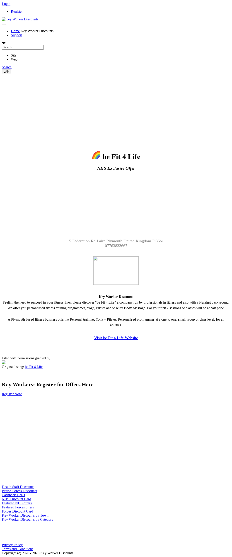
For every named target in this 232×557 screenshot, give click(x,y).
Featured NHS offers (17, 503)
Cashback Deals (13, 495)
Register (17, 11)
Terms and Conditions (17, 549)
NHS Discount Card (16, 499)
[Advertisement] (116, 105)
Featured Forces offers (18, 507)
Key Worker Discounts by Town (25, 515)
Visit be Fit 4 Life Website (116, 338)
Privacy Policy (12, 545)
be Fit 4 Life (34, 367)
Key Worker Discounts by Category (27, 519)
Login (6, 4)
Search (7, 67)
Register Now (12, 394)
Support (16, 35)
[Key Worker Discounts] (20, 19)
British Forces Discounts (19, 491)
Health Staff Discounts (18, 487)
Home (15, 31)
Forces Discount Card (17, 511)
